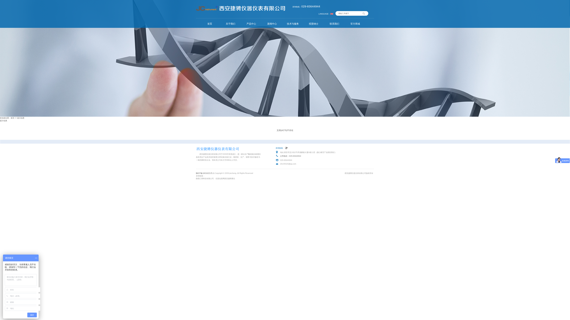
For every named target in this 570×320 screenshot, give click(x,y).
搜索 (364, 13)
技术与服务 (293, 24)
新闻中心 (272, 24)
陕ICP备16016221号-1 (205, 173)
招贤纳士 (313, 24)
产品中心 (251, 24)
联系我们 (334, 24)
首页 (209, 24)
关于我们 (230, 24)
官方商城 (355, 24)
